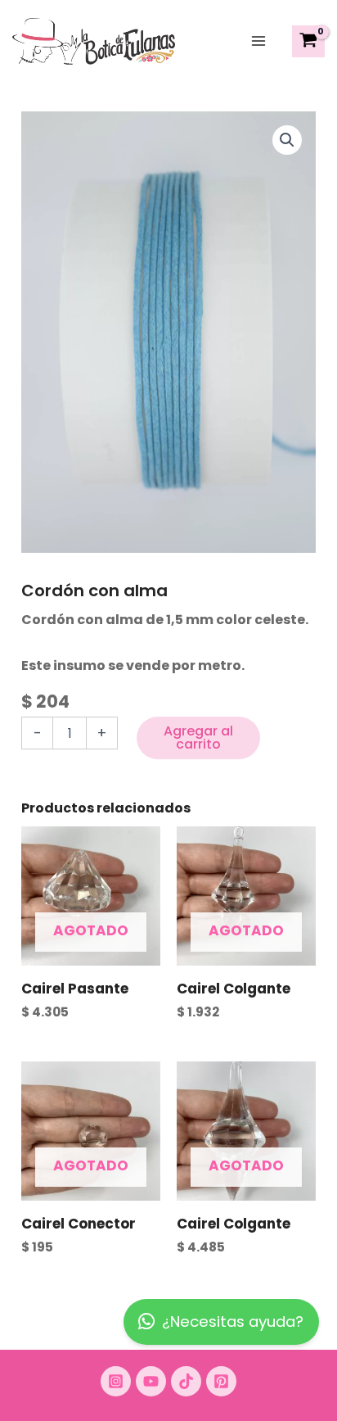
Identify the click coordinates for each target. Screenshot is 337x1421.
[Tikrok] (186, 1381)
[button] (287, 140)
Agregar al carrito (198, 737)
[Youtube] (151, 1381)
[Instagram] (116, 1381)
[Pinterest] (221, 1381)
